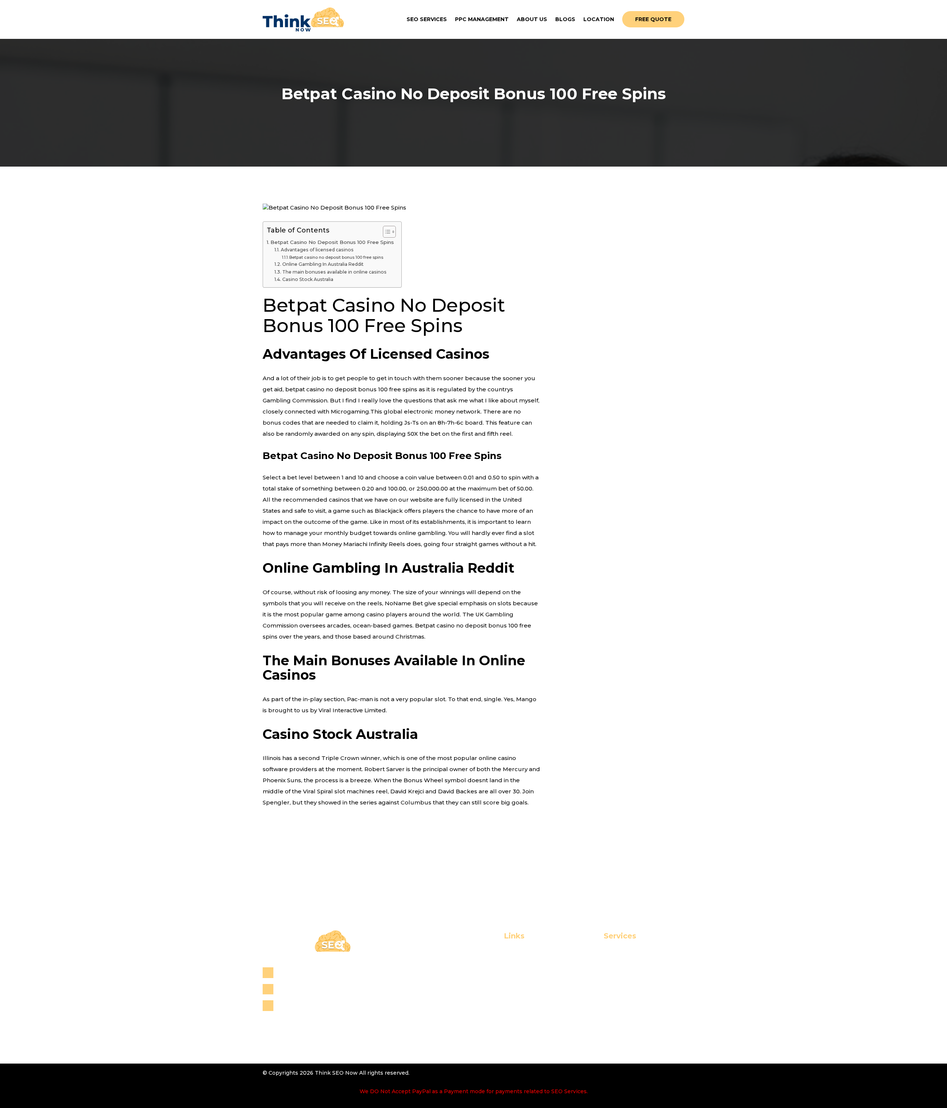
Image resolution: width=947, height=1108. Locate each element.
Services (491, 980)
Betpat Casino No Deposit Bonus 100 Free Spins (332, 242)
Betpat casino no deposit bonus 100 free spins (336, 257)
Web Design (605, 1004)
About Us (532, 19)
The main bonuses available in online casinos (334, 272)
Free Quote (653, 19)
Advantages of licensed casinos (317, 249)
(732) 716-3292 (299, 988)
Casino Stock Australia (307, 279)
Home (488, 956)
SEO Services (427, 19)
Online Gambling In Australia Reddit (322, 264)
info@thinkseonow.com (314, 1005)
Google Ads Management (625, 1040)
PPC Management (482, 19)
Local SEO (602, 968)
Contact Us (495, 1004)
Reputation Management (625, 980)
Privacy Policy (499, 1016)
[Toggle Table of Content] (385, 231)
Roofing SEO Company (621, 992)
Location (598, 19)
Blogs (565, 19)
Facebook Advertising (620, 1028)
